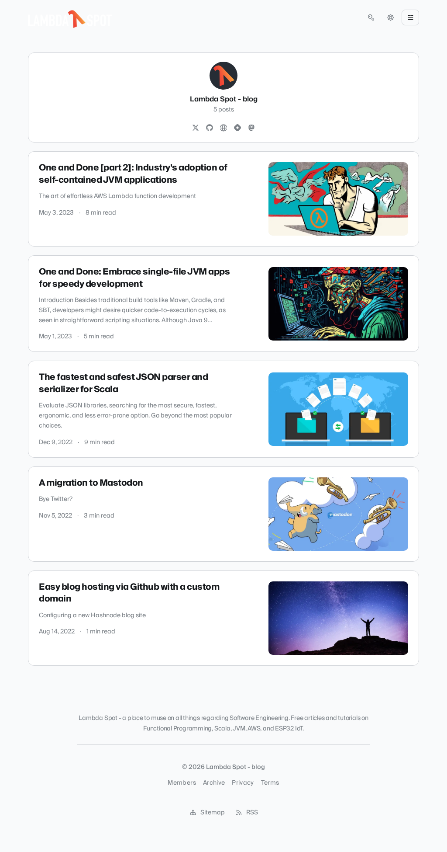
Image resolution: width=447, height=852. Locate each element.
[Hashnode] (237, 128)
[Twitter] (195, 128)
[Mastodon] (251, 128)
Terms (270, 783)
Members (182, 783)
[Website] (223, 128)
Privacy (243, 783)
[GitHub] (209, 128)
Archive (214, 783)
